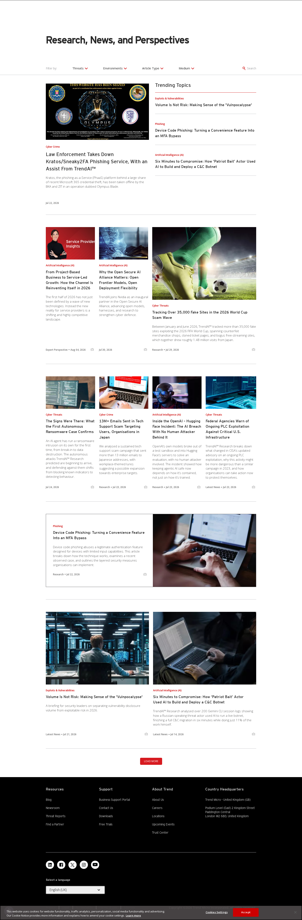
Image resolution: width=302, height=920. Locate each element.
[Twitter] (72, 865)
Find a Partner (55, 824)
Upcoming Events (163, 824)
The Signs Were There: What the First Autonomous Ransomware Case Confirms (70, 426)
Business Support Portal (114, 799)
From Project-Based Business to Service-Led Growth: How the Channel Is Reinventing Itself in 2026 (69, 280)
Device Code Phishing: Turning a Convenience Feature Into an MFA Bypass (99, 535)
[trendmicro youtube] (95, 865)
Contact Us (106, 808)
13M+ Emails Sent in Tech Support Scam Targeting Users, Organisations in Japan (121, 429)
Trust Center (160, 832)
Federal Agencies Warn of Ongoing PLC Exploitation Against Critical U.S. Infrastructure (227, 429)
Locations (158, 816)
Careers (157, 808)
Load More (151, 761)
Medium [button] (184, 68)
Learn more (133, 915)
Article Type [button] (150, 68)
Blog (49, 799)
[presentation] (97, 112)
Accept (245, 912)
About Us (158, 799)
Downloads (106, 816)
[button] (75, 890)
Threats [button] (78, 68)
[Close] (295, 912)
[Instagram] (84, 865)
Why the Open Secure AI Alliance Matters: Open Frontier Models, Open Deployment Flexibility (120, 280)
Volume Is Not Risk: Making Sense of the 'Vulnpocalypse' (203, 105)
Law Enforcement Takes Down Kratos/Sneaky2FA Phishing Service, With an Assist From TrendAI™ (97, 161)
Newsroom (53, 808)
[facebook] (61, 865)
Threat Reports (55, 816)
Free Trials (105, 824)
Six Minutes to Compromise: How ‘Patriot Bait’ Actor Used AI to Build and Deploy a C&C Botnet (198, 699)
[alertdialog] (151, 912)
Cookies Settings (217, 912)
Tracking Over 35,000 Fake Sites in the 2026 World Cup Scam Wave (199, 315)
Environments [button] (113, 68)
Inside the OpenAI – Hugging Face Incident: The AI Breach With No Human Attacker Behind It (176, 429)
